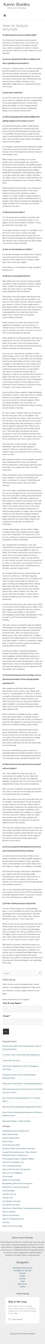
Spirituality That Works (22, 1268)
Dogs (22, 1281)
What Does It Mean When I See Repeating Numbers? (22, 1083)
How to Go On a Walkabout (12, 1173)
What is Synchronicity (10, 1215)
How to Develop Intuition (11, 1166)
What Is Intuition (8, 1211)
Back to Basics (7, 1141)
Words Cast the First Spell (12, 1226)
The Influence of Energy (11, 1201)
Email (6, 1016)
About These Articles (10, 1134)
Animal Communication (11, 1138)
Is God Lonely (7, 1176)
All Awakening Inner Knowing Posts (15, 1131)
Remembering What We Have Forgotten (17, 1183)
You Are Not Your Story (11, 1060)
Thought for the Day (23, 1270)
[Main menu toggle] (4, 15)
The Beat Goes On (9, 1194)
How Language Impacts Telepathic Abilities (18, 1158)
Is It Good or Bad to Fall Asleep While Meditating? (21, 1055)
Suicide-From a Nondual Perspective (15, 1187)
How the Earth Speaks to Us (13, 1162)
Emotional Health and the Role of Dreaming (18, 1148)
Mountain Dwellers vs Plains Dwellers (16, 1121)
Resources (22, 1284)
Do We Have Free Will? (11, 1145)
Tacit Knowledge (8, 1190)
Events (23, 1273)
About (22, 1286)
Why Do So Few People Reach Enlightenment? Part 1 (22, 1106)
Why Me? (6, 1222)
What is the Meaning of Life (12, 1219)
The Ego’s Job (7, 1197)
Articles (22, 1278)
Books (22, 1276)
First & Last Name (12, 1003)
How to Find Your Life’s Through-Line (16, 1169)
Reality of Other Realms (11, 1180)
